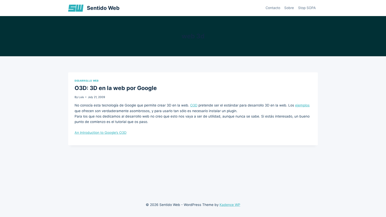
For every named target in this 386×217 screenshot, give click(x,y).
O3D (193, 105)
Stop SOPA (307, 8)
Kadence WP (230, 205)
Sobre (289, 8)
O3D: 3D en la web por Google (116, 88)
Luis (81, 97)
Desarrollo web (87, 80)
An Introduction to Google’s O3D (100, 133)
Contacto (273, 8)
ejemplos (302, 105)
